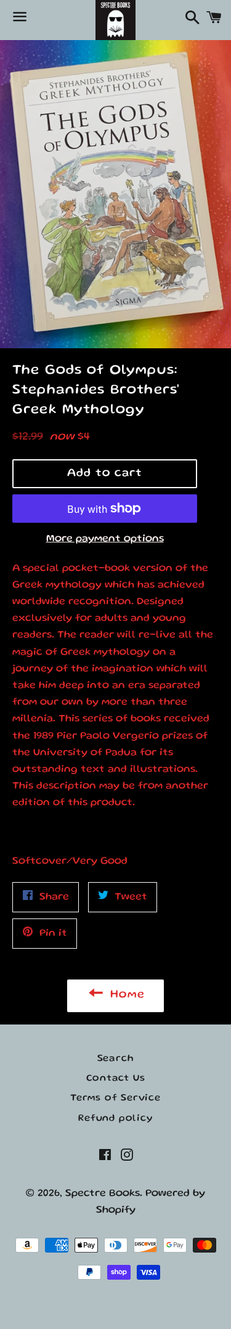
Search (115, 1059)
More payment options (105, 539)
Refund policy (115, 1118)
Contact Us (115, 1078)
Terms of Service (115, 1098)
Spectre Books (102, 1193)
